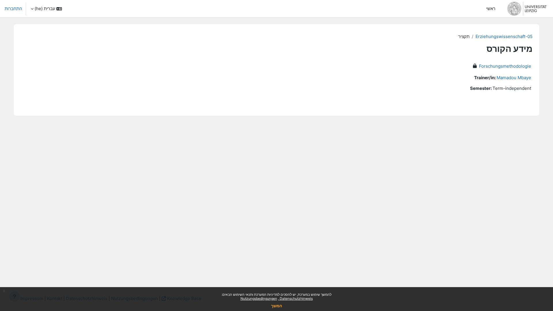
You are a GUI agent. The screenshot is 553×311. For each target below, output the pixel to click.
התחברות (13, 8)
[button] (46, 8)
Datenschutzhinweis (296, 298)
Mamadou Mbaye (514, 77)
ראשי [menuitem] (490, 8)
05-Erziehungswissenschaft (504, 36)
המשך (276, 305)
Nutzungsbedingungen (258, 298)
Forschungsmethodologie (505, 66)
